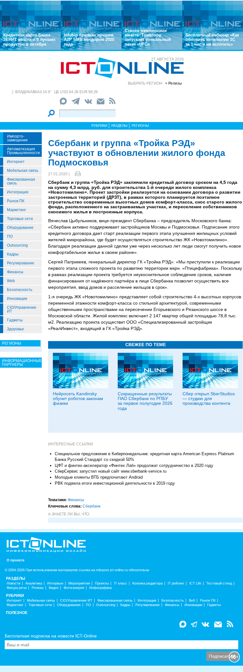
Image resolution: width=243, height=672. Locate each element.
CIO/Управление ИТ (21, 309)
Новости (13, 583)
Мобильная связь (22, 170)
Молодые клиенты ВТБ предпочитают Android (99, 477)
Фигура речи (17, 588)
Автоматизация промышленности (23, 151)
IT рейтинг (176, 583)
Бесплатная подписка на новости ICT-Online (51, 636)
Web (11, 281)
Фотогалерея (74, 588)
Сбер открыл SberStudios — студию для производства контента (209, 398)
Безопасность (19, 290)
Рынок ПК (15, 201)
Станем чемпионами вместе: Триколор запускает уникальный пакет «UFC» (148, 37)
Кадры (13, 254)
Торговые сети (20, 219)
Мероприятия (79, 583)
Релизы (38, 588)
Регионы (140, 125)
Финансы (15, 272)
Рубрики (99, 125)
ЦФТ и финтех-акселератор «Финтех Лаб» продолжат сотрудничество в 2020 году (134, 465)
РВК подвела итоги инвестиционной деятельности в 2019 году (115, 483)
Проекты (102, 583)
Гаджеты (15, 320)
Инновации (17, 298)
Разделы (119, 125)
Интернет (16, 162)
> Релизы (173, 83)
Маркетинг (16, 210)
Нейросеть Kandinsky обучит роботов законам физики (78, 398)
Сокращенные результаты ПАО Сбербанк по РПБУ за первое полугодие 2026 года (145, 401)
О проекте (15, 560)
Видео (54, 588)
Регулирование (20, 263)
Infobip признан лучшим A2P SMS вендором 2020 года (89, 40)
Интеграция (17, 192)
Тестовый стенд (219, 583)
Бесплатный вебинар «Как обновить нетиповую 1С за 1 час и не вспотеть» (212, 40)
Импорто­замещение (17, 138)
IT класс (120, 583)
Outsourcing (17, 245)
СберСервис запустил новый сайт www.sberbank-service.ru (110, 471)
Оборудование (20, 227)
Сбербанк (91, 506)
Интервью (55, 583)
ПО (10, 236)
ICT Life (195, 583)
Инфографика (100, 588)
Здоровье (15, 329)
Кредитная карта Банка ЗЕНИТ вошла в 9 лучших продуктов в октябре (29, 40)
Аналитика (33, 583)
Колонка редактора (147, 583)
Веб (192, 600)
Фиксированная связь (21, 181)
